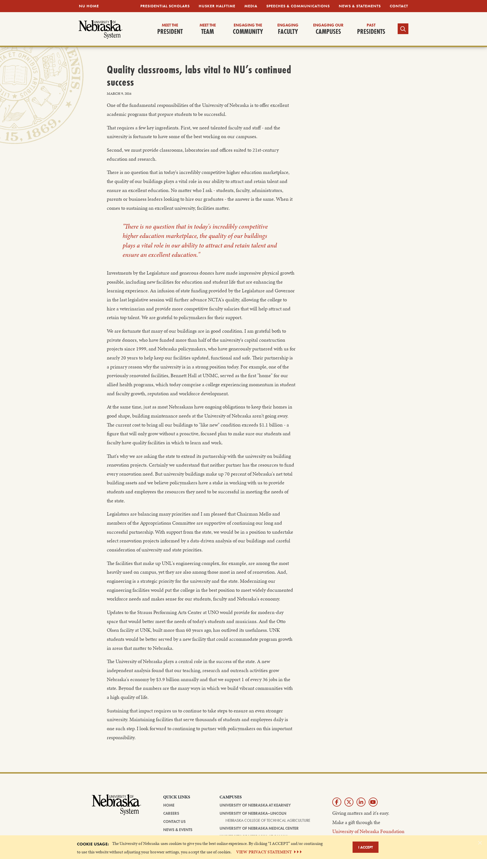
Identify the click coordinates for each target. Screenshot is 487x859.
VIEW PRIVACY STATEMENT (264, 852)
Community (248, 29)
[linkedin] (361, 802)
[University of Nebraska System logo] (117, 808)
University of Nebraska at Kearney (255, 805)
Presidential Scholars (165, 5)
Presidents (371, 29)
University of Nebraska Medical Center (259, 828)
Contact (399, 5)
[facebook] (336, 802)
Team (208, 29)
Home (168, 805)
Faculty (287, 29)
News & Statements (360, 5)
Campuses (328, 29)
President (170, 29)
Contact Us (174, 821)
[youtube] (373, 802)
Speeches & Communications (298, 5)
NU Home (89, 5)
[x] (348, 802)
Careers (171, 813)
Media (250, 5)
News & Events (177, 829)
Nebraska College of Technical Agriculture (267, 820)
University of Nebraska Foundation (368, 831)
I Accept (365, 847)
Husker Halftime (217, 5)
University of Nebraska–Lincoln (253, 813)
